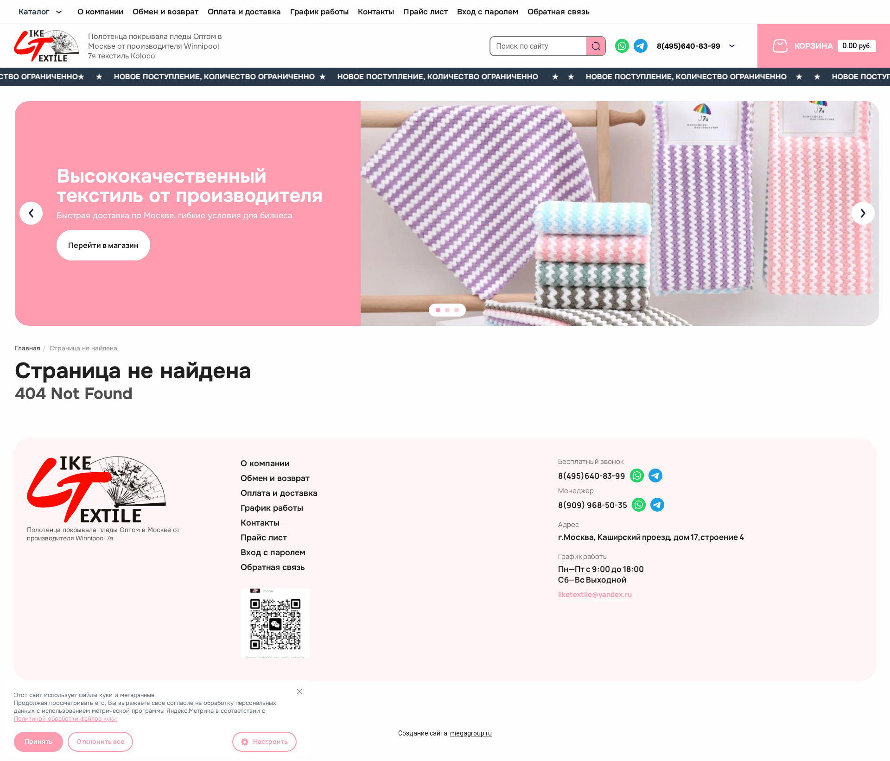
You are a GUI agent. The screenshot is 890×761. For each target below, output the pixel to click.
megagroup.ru (471, 733)
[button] (732, 46)
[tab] (438, 310)
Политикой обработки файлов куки (65, 719)
